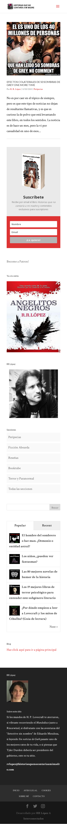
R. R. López (15, 89)
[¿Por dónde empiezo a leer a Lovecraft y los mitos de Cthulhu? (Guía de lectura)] (14, 615)
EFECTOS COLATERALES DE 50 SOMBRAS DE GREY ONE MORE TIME (33, 83)
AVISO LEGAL (30, 790)
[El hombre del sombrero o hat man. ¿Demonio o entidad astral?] (14, 543)
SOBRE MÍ (24, 796)
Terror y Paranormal (21, 478)
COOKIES (46, 790)
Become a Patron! (18, 261)
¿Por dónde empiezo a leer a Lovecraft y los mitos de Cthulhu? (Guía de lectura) (33, 613)
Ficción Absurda (18, 447)
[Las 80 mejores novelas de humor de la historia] (14, 579)
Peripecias (38, 89)
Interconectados (33, 818)
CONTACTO (39, 796)
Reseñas (13, 458)
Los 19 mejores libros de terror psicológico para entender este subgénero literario (32, 592)
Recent (47, 525)
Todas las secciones (20, 489)
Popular (20, 525)
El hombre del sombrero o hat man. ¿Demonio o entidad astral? (32, 540)
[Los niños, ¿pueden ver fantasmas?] (14, 564)
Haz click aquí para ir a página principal (31, 650)
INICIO (16, 790)
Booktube (14, 468)
